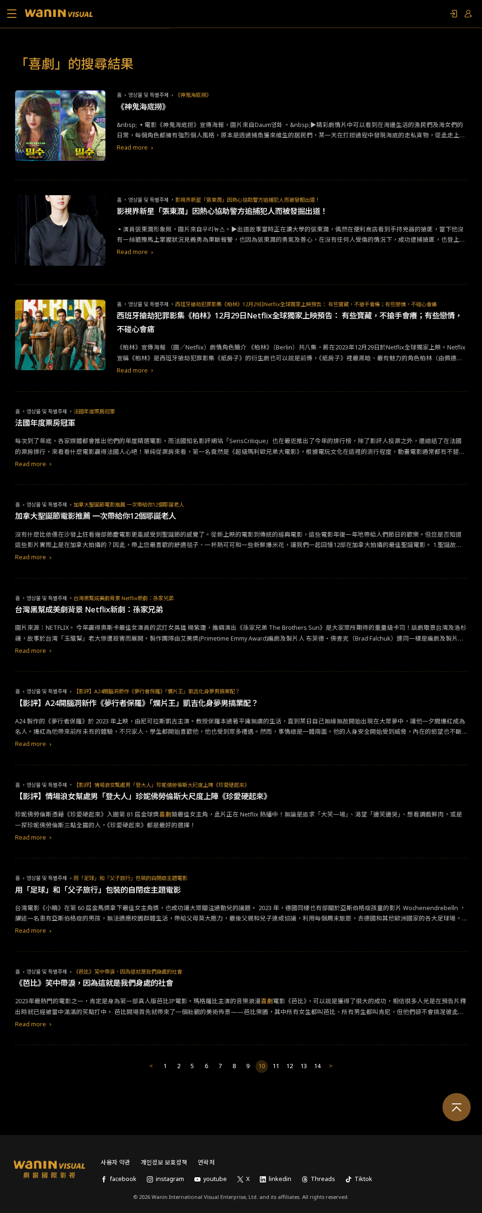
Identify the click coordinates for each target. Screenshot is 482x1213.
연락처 (206, 1162)
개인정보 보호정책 (164, 1162)
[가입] (468, 13)
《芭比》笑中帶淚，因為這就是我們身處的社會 (127, 971)
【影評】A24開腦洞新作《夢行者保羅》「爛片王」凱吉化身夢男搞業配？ (156, 691)
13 (303, 1066)
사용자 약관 (115, 1162)
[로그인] (453, 13)
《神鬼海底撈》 (193, 94)
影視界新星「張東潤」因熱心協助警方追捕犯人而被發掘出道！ (247, 199)
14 (317, 1066)
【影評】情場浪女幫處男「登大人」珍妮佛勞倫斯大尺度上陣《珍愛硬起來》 (161, 784)
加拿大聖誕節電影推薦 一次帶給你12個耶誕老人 (128, 504)
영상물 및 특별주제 (148, 94)
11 (276, 1066)
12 (289, 1066)
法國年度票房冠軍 (94, 411)
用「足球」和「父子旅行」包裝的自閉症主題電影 (130, 877)
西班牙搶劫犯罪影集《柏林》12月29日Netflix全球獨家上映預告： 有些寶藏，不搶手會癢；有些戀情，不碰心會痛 (306, 304)
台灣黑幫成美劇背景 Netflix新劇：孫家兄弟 (123, 598)
